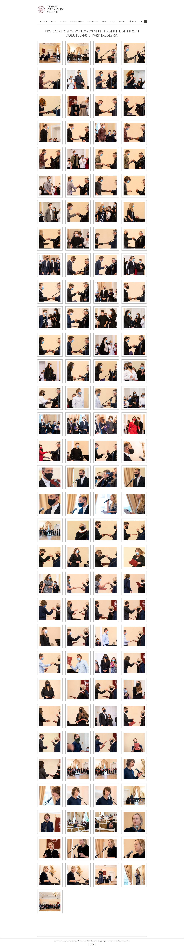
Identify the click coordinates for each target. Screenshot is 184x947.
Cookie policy (117, 941)
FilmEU (104, 22)
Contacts (121, 22)
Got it (92, 944)
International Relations (76, 22)
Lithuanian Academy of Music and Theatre (55, 9)
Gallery (113, 22)
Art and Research (93, 22)
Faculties (62, 22)
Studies (53, 22)
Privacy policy (125, 941)
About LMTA (43, 22)
